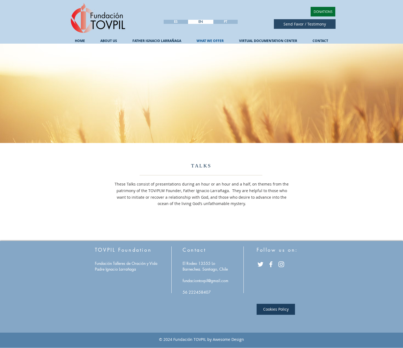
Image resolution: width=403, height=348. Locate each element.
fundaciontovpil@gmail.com (205, 280)
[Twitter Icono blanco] (260, 264)
